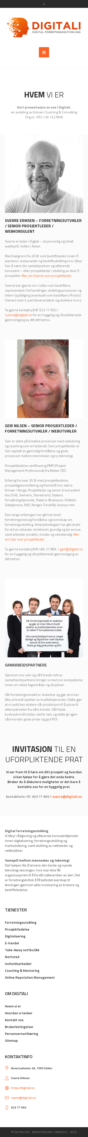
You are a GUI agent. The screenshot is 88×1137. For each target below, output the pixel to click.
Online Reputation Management (30, 977)
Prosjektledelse (17, 929)
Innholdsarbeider (18, 963)
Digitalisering (15, 936)
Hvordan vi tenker (19, 1012)
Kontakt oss (14, 1019)
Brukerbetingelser (19, 1026)
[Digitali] (44, 27)
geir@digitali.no (71, 549)
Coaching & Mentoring (22, 970)
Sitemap (11, 1040)
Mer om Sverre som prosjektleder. (47, 275)
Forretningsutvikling (20, 922)
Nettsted (12, 956)
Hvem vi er (13, 1006)
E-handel (12, 943)
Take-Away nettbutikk (22, 949)
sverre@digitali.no (18, 314)
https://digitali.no (23, 1087)
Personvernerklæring (21, 1033)
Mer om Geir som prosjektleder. (42, 537)
